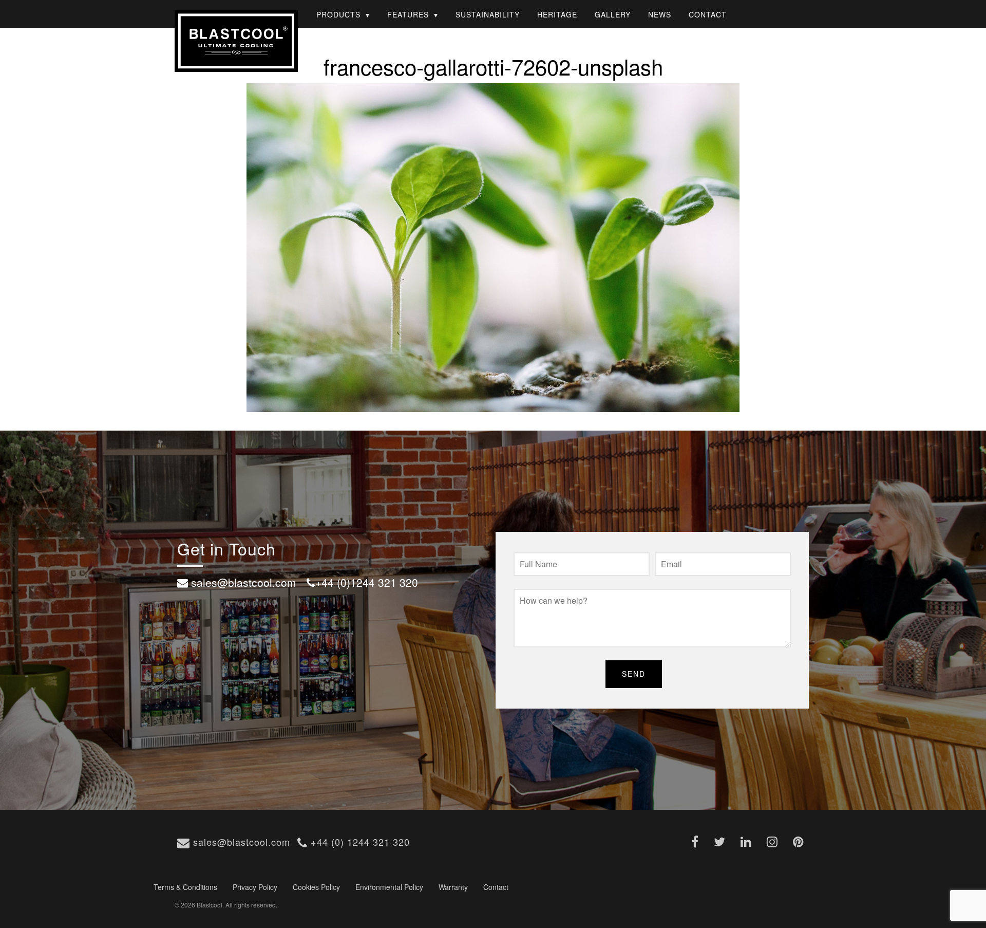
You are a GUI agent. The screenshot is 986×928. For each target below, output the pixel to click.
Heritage (557, 14)
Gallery (613, 14)
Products (338, 14)
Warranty (453, 887)
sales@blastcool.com (240, 841)
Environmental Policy (389, 887)
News (659, 14)
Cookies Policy (316, 887)
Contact (708, 14)
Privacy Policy (255, 887)
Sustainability (488, 14)
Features (408, 14)
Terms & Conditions (185, 887)
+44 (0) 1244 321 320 (359, 841)
